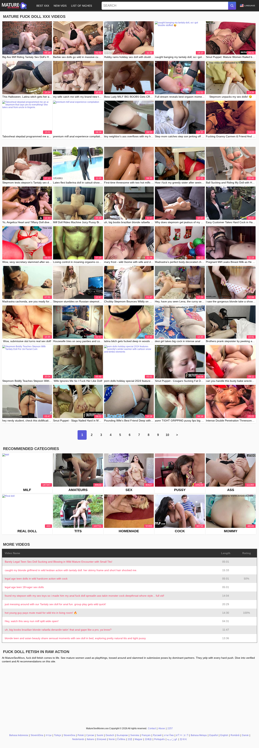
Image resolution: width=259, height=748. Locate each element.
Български (122, 735)
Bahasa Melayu (199, 735)
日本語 (148, 739)
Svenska (134, 735)
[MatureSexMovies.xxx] (14, 5)
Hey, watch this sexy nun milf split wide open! (32, 621)
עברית (49, 735)
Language (249, 6)
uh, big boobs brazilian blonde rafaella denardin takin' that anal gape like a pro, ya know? (58, 629)
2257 (170, 728)
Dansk (245, 735)
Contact (152, 728)
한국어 (183, 739)
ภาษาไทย (169, 735)
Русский (157, 735)
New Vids (60, 5)
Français (146, 735)
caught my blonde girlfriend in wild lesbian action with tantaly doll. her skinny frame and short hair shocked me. (71, 570)
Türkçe (57, 735)
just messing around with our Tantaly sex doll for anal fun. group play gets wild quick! (55, 604)
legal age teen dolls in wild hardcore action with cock (36, 578)
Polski (81, 735)
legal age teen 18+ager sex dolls (24, 587)
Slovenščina (37, 735)
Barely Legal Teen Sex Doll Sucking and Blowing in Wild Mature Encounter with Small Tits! (58, 561)
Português (159, 739)
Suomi (100, 735)
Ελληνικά (101, 739)
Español (213, 735)
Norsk (112, 739)
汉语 (130, 739)
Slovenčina (69, 735)
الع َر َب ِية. (172, 739)
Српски (90, 735)
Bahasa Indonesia (18, 735)
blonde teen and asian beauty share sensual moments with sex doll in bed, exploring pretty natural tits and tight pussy (75, 638)
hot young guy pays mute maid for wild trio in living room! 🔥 (41, 612)
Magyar (138, 739)
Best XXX (42, 5)
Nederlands (78, 739)
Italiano (90, 739)
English (224, 735)
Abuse (161, 728)
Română (235, 735)
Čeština (121, 739)
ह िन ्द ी (182, 735)
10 (167, 434)
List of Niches (81, 5)
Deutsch (110, 735)
